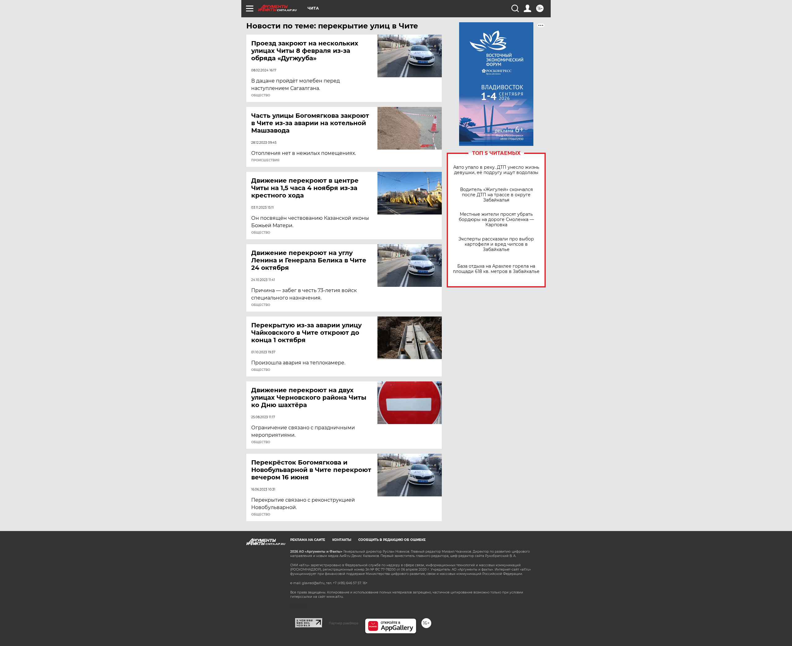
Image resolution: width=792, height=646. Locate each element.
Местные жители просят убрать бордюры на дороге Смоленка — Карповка (496, 219)
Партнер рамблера (343, 623)
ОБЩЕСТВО (260, 95)
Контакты (341, 540)
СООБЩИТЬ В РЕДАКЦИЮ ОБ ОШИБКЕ (392, 540)
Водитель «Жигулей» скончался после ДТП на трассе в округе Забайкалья (496, 195)
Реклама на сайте (307, 540)
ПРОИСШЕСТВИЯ (265, 160)
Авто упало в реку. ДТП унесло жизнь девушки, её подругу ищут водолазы (496, 170)
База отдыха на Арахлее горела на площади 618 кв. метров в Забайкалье (496, 269)
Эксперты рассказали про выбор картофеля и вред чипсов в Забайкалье (496, 244)
